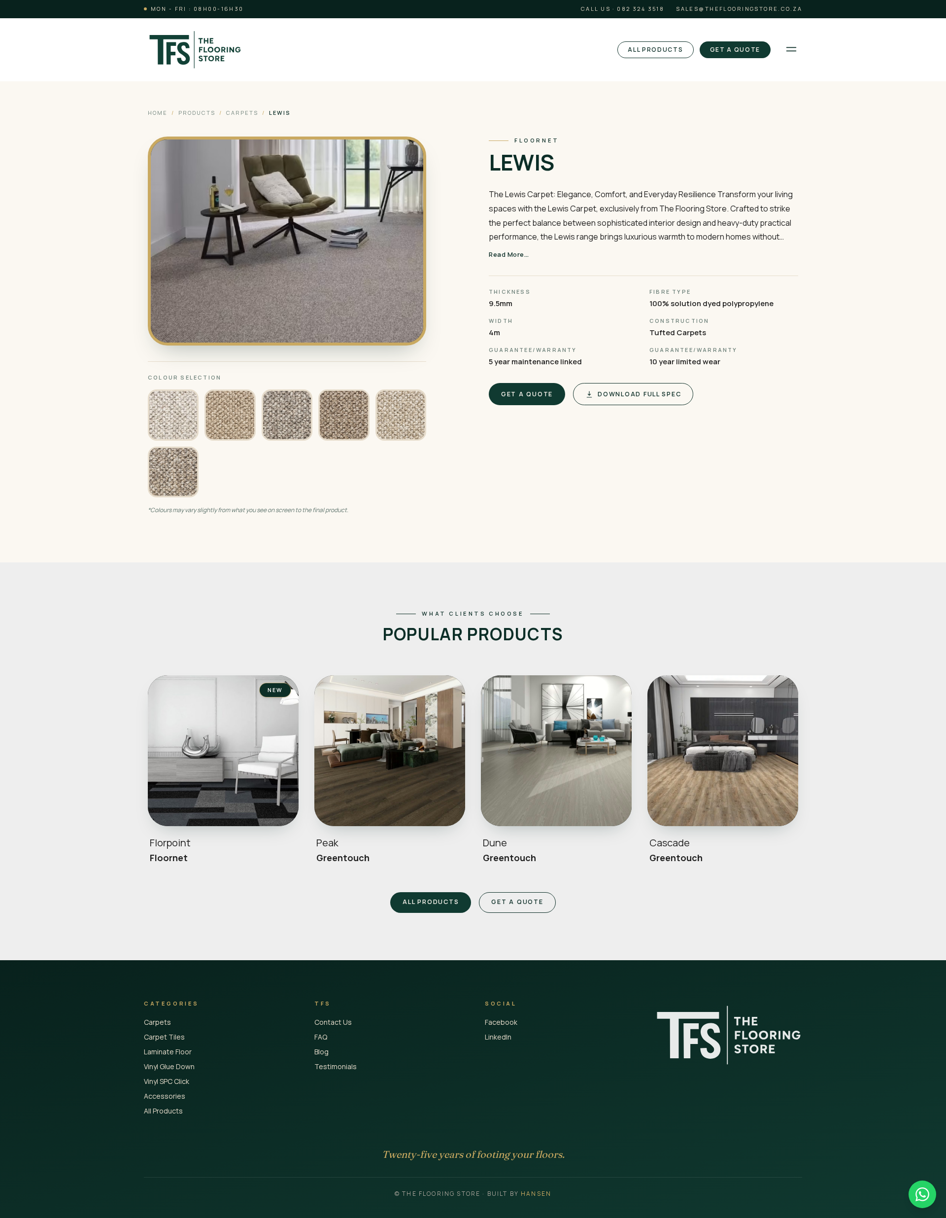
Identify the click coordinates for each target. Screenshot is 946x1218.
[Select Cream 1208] (173, 414)
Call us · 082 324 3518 (622, 8)
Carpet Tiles (164, 1037)
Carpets (242, 112)
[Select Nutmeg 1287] (343, 414)
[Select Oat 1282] (400, 414)
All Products (655, 49)
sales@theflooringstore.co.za (739, 8)
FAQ (320, 1037)
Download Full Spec (639, 394)
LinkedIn (498, 1037)
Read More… (509, 254)
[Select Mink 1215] (287, 414)
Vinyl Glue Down (169, 1066)
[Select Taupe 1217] (173, 472)
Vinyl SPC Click (166, 1081)
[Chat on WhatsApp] (922, 1194)
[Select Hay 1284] (229, 414)
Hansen (536, 1193)
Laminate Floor (168, 1051)
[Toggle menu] (791, 50)
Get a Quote (735, 49)
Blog (321, 1051)
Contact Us (333, 1022)
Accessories (164, 1096)
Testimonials (335, 1066)
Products (196, 112)
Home (158, 112)
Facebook (501, 1022)
